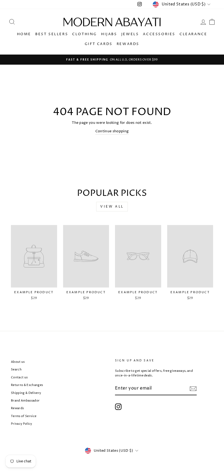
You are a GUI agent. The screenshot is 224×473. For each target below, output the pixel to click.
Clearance (193, 34)
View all (112, 206)
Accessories (159, 34)
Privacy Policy (21, 424)
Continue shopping (112, 131)
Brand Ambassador (25, 401)
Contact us (19, 377)
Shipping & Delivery (26, 393)
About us (18, 362)
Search (16, 369)
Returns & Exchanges (27, 385)
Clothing (84, 34)
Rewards (128, 43)
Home (24, 34)
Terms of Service (23, 416)
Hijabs (109, 34)
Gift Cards (99, 43)
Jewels (130, 34)
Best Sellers (51, 34)
